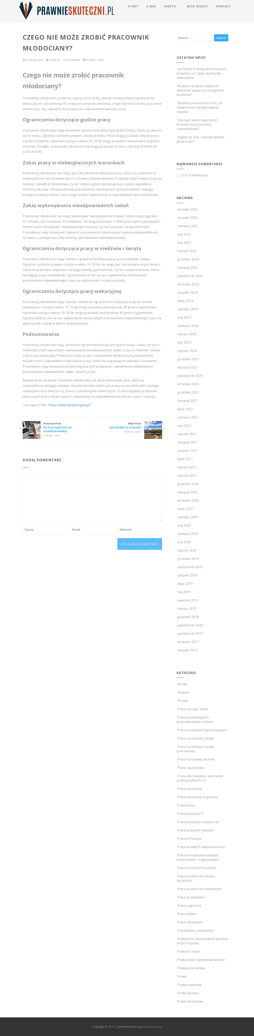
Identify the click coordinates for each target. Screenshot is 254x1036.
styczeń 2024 (186, 351)
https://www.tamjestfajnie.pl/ (69, 405)
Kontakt (223, 6)
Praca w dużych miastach (195, 830)
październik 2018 (190, 625)
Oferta (170, 6)
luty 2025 (184, 242)
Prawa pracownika (191, 968)
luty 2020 (184, 542)
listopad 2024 (187, 267)
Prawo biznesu (188, 993)
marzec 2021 (186, 467)
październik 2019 (190, 567)
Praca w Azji (186, 805)
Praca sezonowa (189, 788)
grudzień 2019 (188, 559)
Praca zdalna (186, 914)
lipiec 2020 (185, 509)
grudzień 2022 (188, 392)
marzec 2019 (186, 608)
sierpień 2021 (187, 450)
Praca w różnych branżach (196, 868)
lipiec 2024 (185, 301)
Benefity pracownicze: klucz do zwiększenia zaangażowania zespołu (199, 107)
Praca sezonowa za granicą (197, 797)
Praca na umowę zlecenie (196, 759)
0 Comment (73, 60)
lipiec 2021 (185, 459)
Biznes (182, 684)
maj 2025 (184, 234)
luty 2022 (184, 425)
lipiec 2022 (185, 409)
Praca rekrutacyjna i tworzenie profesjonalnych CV (200, 778)
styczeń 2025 (186, 251)
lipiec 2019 (185, 583)
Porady (182, 701)
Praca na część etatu (192, 709)
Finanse (183, 692)
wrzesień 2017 (188, 642)
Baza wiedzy (197, 6)
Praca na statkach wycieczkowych (202, 730)
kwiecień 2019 (187, 600)
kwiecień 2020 (187, 534)
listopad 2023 (187, 367)
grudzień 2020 (188, 484)
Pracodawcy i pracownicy (195, 930)
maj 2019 (184, 592)
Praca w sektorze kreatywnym (199, 889)
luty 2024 (184, 342)
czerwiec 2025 (187, 226)
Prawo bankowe (189, 985)
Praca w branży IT (190, 813)
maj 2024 (184, 317)
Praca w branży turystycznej (198, 822)
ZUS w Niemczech (195, 175)
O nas (151, 6)
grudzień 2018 (188, 617)
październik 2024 (190, 276)
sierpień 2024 (187, 292)
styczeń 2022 (186, 434)
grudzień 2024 (188, 259)
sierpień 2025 (187, 217)
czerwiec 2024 (187, 309)
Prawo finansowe (190, 1001)
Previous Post (57, 427)
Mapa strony (154, 1026)
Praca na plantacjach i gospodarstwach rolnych (195, 719)
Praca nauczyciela (190, 767)
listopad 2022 (187, 400)
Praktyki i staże (95, 60)
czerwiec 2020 (187, 517)
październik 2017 (190, 633)
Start (133, 6)
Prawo (182, 976)
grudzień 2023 (188, 359)
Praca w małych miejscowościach (201, 847)
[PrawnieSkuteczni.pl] (66, 20)
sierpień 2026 (187, 209)
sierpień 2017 (187, 650)
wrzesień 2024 (188, 284)
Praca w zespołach (191, 897)
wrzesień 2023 (188, 384)
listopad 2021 (187, 442)
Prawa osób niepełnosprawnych (201, 960)
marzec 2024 (186, 334)
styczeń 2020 (186, 550)
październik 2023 (190, 376)
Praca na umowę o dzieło (195, 738)
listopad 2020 (187, 492)
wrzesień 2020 (188, 500)
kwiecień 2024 (187, 326)
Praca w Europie (189, 838)
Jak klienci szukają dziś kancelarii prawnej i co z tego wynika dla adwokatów (201, 73)
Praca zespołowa (189, 922)
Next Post (125, 425)
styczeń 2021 (186, 475)
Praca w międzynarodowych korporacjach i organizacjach (198, 857)
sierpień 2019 (187, 575)
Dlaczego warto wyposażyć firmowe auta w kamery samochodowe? (197, 124)
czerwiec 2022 (187, 417)
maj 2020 (184, 525)
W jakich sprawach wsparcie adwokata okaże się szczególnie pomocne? (200, 90)
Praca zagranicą (189, 905)
